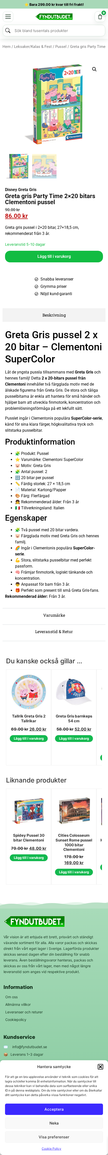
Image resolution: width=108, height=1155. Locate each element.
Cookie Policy (51, 1148)
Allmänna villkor (18, 1004)
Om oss (11, 997)
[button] (100, 1066)
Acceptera (54, 1109)
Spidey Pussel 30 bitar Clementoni (28, 837)
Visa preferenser (54, 1137)
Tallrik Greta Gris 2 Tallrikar (28, 718)
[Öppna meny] (8, 16)
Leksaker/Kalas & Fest (33, 46)
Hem (7, 46)
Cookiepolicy (15, 1019)
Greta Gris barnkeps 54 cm (74, 718)
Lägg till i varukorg (54, 256)
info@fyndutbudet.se (29, 1047)
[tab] (54, 315)
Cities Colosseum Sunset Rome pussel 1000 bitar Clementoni (74, 842)
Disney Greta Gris (20, 189)
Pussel (61, 46)
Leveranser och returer (24, 1012)
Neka (54, 1123)
